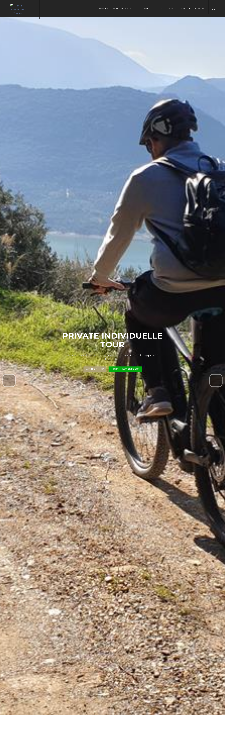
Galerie (186, 8)
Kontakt (200, 8)
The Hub (159, 8)
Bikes (146, 8)
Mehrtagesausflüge (126, 8)
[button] (9, 380)
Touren (103, 8)
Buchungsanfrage (126, 369)
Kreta (172, 8)
